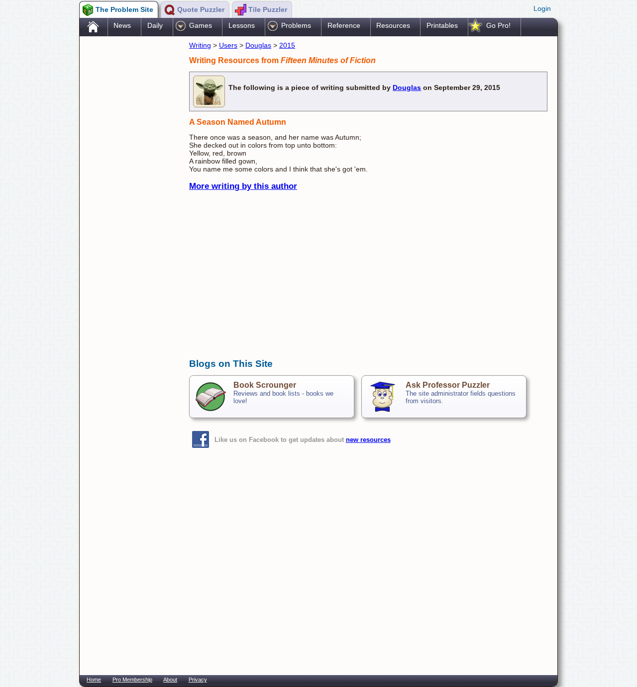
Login (542, 8)
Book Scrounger (264, 385)
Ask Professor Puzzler (448, 385)
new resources (368, 439)
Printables (442, 25)
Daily (155, 25)
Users (228, 45)
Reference (343, 25)
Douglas (258, 45)
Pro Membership (132, 680)
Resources (393, 25)
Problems (296, 25)
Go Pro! (498, 25)
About (170, 680)
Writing (200, 45)
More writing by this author (243, 186)
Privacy (198, 680)
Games (200, 25)
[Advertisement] (129, 195)
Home (94, 680)
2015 (287, 45)
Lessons (241, 25)
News (122, 25)
